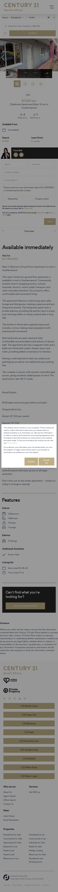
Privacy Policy (12, 443)
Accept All (46, 461)
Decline (31, 461)
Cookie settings (13, 461)
